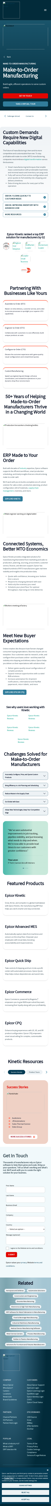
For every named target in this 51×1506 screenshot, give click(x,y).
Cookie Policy (9, 1478)
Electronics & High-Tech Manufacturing (25, 1307)
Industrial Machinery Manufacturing (25, 1323)
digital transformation (33, 159)
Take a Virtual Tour (25, 104)
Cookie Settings (33, 1449)
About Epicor (8, 1385)
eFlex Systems (32, 1426)
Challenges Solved (13, 116)
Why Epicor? (8, 1388)
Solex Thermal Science (21, 1124)
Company (9, 1215)
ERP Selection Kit (9, 1449)
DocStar (30, 1429)
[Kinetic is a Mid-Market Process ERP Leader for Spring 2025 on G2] (30, 246)
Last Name (10, 1195)
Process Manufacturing (35, 1334)
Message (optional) (13, 1235)
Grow (29, 1420)
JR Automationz (18, 1121)
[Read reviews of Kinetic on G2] (25, 270)
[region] (25, 1485)
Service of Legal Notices (36, 1455)
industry (23, 468)
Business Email (11, 1205)
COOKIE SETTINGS (25, 1485)
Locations (7, 1394)
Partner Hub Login (10, 1423)
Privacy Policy (32, 1446)
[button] (23, 868)
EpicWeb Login (33, 1394)
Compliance (32, 1452)
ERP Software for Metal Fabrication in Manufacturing (25, 1312)
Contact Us (30, 116)
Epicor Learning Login (36, 1391)
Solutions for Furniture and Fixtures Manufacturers (25, 1344)
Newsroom (7, 1397)
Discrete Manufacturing (25, 1301)
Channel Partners (10, 1417)
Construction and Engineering (25, 1296)
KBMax (29, 1423)
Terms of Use (32, 1443)
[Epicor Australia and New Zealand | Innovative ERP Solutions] (11, 10)
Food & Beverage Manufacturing (26, 1317)
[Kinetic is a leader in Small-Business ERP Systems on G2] (43, 246)
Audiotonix (16, 1118)
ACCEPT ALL (25, 1499)
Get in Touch (25, 96)
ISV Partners (8, 1420)
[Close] (47, 1470)
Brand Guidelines (10, 1399)
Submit (11, 1254)
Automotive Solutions (36, 1290)
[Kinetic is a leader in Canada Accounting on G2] (17, 246)
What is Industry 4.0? (11, 1443)
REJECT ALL (25, 1492)
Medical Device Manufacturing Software (25, 1328)
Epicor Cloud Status (35, 1402)
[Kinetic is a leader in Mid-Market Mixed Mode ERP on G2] (25, 259)
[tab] (16, 1072)
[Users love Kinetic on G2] (6, 246)
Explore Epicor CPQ (14, 692)
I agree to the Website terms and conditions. (26, 1248)
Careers (6, 1391)
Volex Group (17, 1127)
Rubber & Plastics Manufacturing (25, 1339)
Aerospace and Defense (15, 1290)
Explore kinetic (13, 499)
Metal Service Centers (15, 1334)
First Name (10, 1185)
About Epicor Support (35, 1385)
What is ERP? (8, 1446)
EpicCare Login (33, 1388)
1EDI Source (32, 1417)
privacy (23, 1262)
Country (9, 1225)
